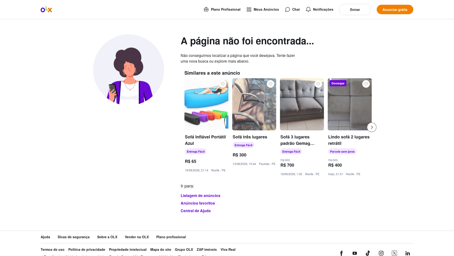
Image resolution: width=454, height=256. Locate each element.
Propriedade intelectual (128, 249)
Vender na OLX (137, 237)
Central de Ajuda (196, 210)
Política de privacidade (86, 249)
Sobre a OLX (107, 237)
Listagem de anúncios (200, 195)
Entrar (355, 9)
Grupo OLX (184, 249)
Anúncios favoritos (198, 203)
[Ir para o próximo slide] (371, 127)
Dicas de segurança (74, 237)
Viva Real (228, 249)
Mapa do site (160, 249)
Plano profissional (171, 237)
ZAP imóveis (207, 249)
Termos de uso (53, 249)
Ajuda (45, 237)
